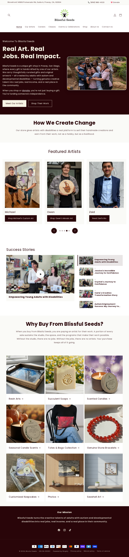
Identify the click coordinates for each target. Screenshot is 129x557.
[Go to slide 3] (64, 230)
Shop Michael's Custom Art (21, 218)
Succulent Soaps (58, 398)
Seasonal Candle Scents (23, 447)
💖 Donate (115, 2)
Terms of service (103, 551)
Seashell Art (94, 496)
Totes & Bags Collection (62, 447)
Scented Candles (97, 398)
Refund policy (89, 551)
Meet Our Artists (14, 103)
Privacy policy (76, 551)
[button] (9, 15)
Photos (52, 496)
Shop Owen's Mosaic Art (61, 218)
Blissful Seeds (31, 551)
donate (26, 90)
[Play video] (40, 274)
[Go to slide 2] (62, 230)
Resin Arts (15, 398)
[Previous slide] (54, 231)
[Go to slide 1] (60, 230)
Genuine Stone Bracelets (102, 447)
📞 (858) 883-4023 (96, 2)
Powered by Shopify (60, 551)
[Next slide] (75, 231)
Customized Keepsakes (23, 496)
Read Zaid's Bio (99, 218)
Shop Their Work (40, 103)
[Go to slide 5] (69, 230)
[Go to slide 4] (67, 230)
